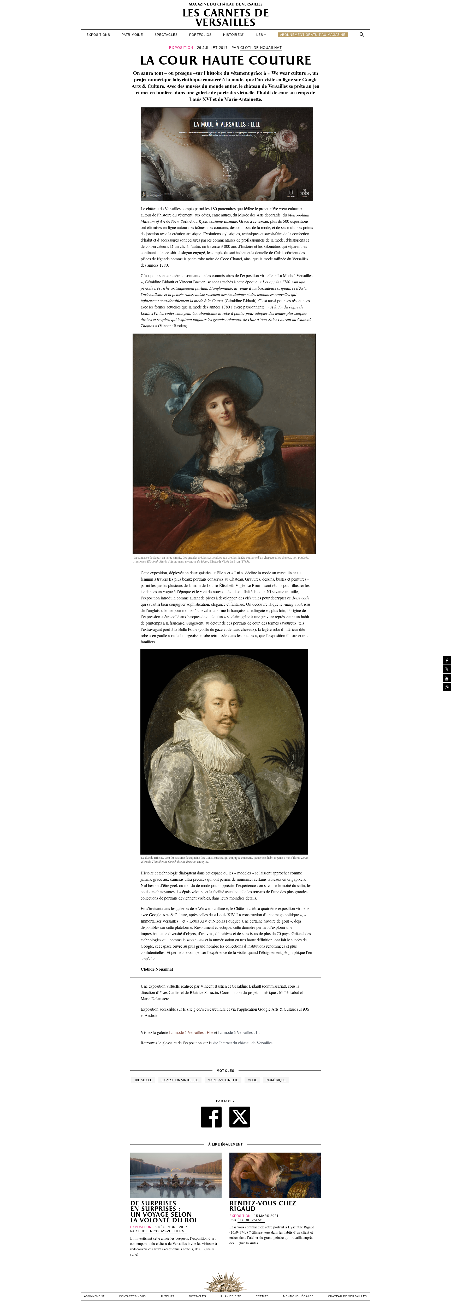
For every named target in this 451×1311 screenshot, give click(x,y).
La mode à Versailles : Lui (240, 1032)
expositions (98, 34)
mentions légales (298, 1296)
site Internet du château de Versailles (242, 1042)
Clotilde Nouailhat (261, 48)
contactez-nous (132, 1296)
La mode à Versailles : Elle (191, 1032)
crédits (262, 1296)
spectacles (166, 34)
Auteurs (168, 1296)
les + (261, 34)
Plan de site (231, 1296)
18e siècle (143, 1080)
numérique (276, 1080)
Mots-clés (197, 1296)
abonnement (94, 1296)
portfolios (200, 34)
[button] (362, 34)
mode (252, 1080)
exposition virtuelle (180, 1080)
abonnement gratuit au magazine (313, 35)
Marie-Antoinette (223, 1080)
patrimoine (132, 34)
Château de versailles (347, 1296)
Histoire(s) (234, 34)
